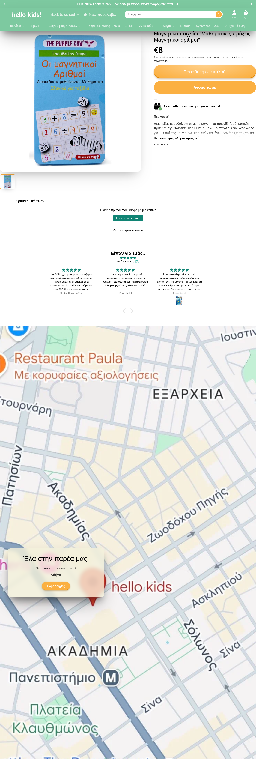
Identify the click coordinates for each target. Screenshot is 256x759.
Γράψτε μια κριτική (128, 218)
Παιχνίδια (14, 26)
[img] (128, 258)
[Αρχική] (26, 14)
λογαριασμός (234, 14)
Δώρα (167, 26)
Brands (185, 26)
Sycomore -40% (207, 26)
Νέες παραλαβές (103, 14)
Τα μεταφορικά (195, 57)
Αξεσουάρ (146, 26)
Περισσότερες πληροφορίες (174, 138)
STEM (129, 26)
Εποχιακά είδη (234, 26)
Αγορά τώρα (204, 87)
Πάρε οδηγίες (56, 586)
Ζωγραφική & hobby (63, 26)
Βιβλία (34, 26)
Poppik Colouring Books (103, 26)
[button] (125, 311)
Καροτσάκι (245, 14)
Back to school (63, 14)
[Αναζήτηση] (219, 14)
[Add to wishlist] (155, 99)
